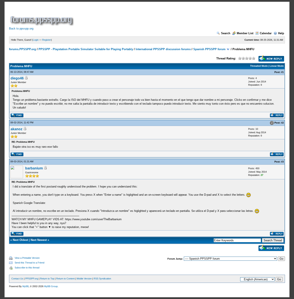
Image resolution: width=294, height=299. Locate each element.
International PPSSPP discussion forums (163, 49)
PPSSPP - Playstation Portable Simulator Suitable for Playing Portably (86, 49)
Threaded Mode (259, 66)
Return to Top (47, 278)
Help (281, 33)
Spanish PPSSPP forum (209, 49)
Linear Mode (277, 66)
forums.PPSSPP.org (22, 49)
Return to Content (65, 278)
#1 (282, 72)
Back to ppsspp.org (21, 28)
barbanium (34, 168)
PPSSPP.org (31, 278)
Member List (245, 33)
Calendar (266, 33)
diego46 (17, 78)
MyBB (25, 286)
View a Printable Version (27, 258)
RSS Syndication (102, 278)
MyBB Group (51, 286)
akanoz (16, 129)
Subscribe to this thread (27, 267)
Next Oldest (20, 240)
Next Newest (39, 240)
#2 (282, 122)
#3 (282, 161)
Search (225, 33)
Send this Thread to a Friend (29, 262)
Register (46, 40)
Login (36, 40)
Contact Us (17, 278)
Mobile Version (84, 278)
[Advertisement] (152, 16)
